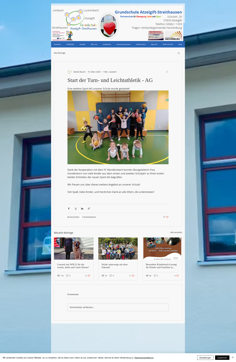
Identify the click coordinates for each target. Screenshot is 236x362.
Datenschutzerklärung (144, 357)
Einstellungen (205, 357)
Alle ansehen (176, 232)
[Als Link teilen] (89, 208)
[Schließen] (232, 357)
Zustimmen (222, 357)
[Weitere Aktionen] (167, 71)
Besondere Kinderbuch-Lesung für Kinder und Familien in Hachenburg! (161, 266)
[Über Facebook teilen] (68, 208)
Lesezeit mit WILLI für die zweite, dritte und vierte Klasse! (73, 266)
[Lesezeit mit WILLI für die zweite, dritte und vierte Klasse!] (73, 248)
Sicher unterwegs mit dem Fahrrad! (115, 266)
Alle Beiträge (59, 53)
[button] (178, 53)
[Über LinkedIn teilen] (82, 208)
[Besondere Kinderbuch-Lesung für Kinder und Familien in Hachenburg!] (162, 248)
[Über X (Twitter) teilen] (75, 208)
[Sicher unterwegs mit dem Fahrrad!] (118, 248)
